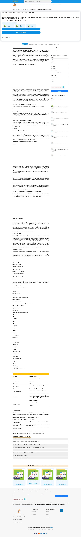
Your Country (53, 66)
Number (42, 494)
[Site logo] (15, 4)
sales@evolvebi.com (18, 522)
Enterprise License (22, 25)
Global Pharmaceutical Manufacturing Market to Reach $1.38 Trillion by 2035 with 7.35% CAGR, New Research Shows (59, 100)
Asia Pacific (47, 514)
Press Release (15, 1)
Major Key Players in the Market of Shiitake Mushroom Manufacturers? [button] (28, 452)
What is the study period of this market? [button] (22, 438)
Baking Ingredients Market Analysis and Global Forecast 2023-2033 (19, 481)
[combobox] (59, 68)
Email (28, 494)
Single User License (10, 25)
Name (52, 57)
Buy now (21, 28)
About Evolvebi (34, 511)
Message (52, 79)
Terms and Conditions (37, 529)
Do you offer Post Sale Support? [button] (21, 455)
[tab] (25, 44)
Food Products (25, 9)
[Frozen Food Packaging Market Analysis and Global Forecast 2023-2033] (62, 474)
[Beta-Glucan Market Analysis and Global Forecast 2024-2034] (33, 474)
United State (47, 511)
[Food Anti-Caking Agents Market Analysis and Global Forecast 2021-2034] (47, 474)
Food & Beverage (19, 9)
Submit (59, 91)
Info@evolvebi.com (54, 50)
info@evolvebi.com (18, 519)
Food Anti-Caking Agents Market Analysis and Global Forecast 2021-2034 (48, 481)
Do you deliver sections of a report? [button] (21, 458)
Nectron (51, 527)
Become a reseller (34, 514)
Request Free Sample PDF (21, 32)
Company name (53, 75)
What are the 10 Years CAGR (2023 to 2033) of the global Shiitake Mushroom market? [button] (30, 444)
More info (72, 538)
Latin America (48, 517)
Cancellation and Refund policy (47, 529)
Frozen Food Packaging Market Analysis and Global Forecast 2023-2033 (62, 481)
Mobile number (53, 70)
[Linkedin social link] (61, 510)
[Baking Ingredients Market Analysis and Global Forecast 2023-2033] (19, 474)
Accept (77, 538)
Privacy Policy (30, 529)
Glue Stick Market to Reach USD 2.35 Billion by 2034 (60, 112)
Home (14, 9)
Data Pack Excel (33, 25)
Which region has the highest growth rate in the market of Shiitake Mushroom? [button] (29, 447)
